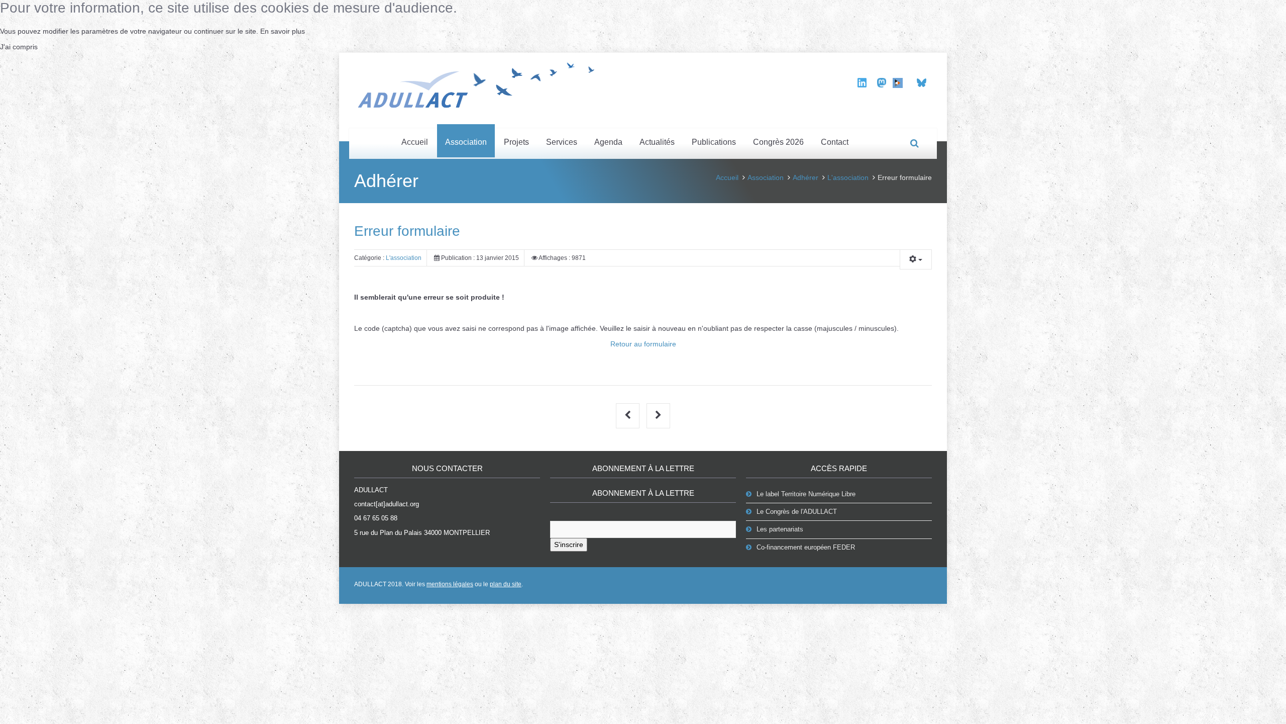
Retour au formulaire (643, 344)
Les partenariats (780, 529)
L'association (848, 177)
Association (466, 142)
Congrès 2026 (778, 142)
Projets (516, 142)
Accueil (414, 142)
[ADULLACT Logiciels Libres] (479, 83)
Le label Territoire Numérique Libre (806, 494)
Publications (714, 142)
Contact (834, 142)
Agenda (608, 142)
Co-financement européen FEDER (806, 547)
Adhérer (805, 177)
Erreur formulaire (407, 231)
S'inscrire (568, 544)
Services (561, 142)
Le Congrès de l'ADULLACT (797, 511)
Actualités (657, 142)
